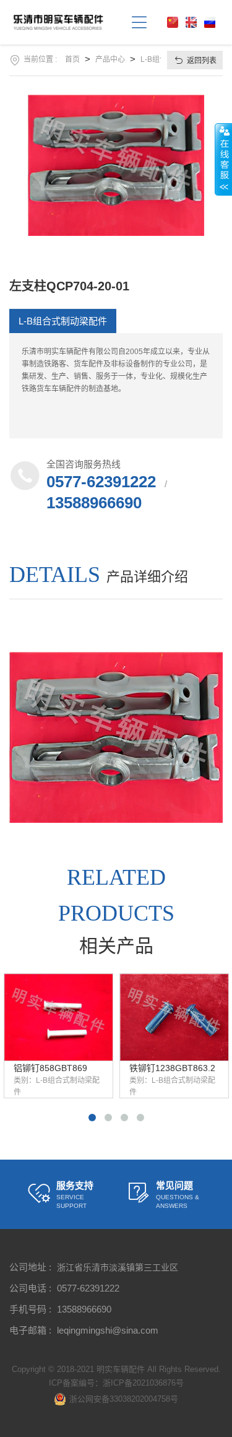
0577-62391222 (101, 481)
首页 (72, 59)
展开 (223, 159)
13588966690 (94, 502)
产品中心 (110, 59)
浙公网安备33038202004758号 (123, 1399)
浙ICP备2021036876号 (143, 1382)
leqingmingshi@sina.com (107, 1330)
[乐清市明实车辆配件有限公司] (66, 22)
